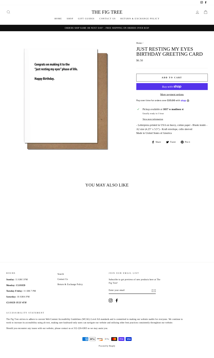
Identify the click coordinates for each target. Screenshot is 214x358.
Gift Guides (86, 18)
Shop (70, 18)
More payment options (172, 94)
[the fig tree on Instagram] (110, 300)
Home (58, 18)
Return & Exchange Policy (139, 18)
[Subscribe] (154, 290)
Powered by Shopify (107, 346)
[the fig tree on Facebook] (117, 300)
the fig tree (107, 12)
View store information (153, 119)
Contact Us (107, 18)
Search (60, 274)
